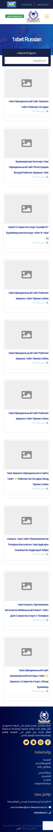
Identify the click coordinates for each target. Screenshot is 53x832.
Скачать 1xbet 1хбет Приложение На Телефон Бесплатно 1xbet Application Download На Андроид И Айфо (27, 544)
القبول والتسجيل (43, 763)
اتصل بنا (47, 780)
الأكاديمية (46, 776)
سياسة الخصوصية (43, 783)
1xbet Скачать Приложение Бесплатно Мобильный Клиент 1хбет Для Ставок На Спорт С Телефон (26, 610)
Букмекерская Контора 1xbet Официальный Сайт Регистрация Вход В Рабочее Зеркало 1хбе (28, 167)
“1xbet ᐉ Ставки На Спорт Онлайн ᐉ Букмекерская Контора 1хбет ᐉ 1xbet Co (27, 233)
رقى (18, 828)
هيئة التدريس (44, 772)
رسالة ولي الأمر (44, 767)
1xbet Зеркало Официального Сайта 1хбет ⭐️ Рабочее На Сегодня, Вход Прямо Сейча (27, 479)
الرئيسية (47, 760)
